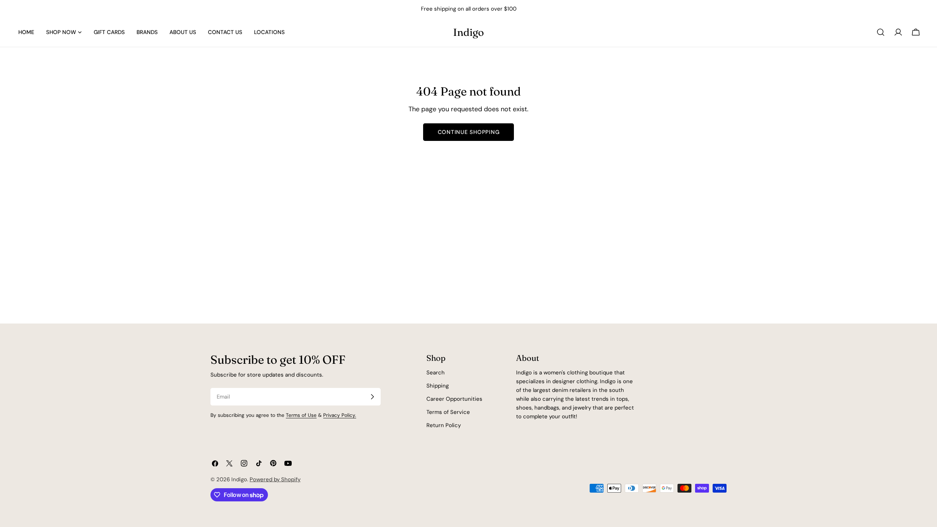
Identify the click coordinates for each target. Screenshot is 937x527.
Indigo (468, 32)
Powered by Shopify (275, 479)
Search (435, 372)
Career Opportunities (454, 399)
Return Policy (443, 425)
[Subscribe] (372, 396)
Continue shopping (469, 132)
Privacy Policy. (339, 415)
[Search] (880, 32)
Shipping (437, 385)
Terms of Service (448, 412)
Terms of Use (301, 415)
